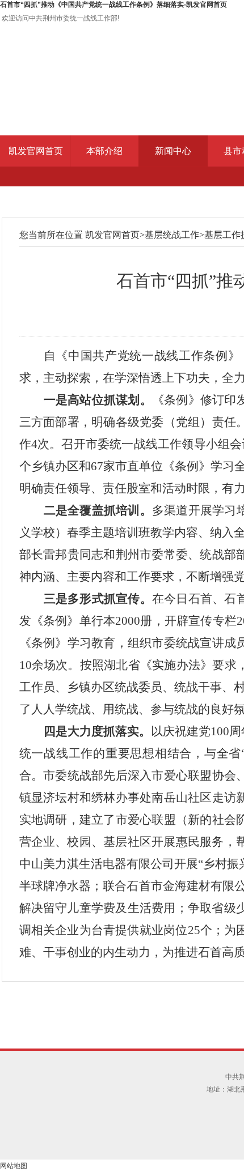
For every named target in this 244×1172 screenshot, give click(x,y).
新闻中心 (173, 151)
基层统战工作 (172, 235)
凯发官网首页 (36, 151)
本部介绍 (104, 151)
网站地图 (13, 1166)
